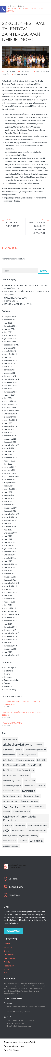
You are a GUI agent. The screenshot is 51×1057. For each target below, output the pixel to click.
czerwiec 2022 (10, 451)
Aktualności (14, 895)
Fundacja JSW (24, 775)
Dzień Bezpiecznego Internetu (35, 750)
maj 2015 (8, 595)
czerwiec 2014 (10, 620)
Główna (7, 944)
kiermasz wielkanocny (11, 791)
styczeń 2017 (10, 545)
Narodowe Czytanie (21, 811)
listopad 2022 (10, 442)
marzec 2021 (9, 498)
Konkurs (28, 791)
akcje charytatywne (17, 744)
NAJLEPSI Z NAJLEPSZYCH (16, 298)
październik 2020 (11, 514)
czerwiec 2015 (10, 592)
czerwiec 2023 (10, 420)
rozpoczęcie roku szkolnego (37, 825)
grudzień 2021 (10, 470)
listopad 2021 (10, 473)
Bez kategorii (10, 667)
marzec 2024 (9, 395)
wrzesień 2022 (10, 448)
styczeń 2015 (10, 608)
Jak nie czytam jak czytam (12, 786)
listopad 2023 (10, 407)
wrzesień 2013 (10, 636)
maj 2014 (8, 624)
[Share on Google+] (9, 248)
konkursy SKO (27, 806)
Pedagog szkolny (11, 680)
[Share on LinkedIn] (16, 248)
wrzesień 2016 (10, 554)
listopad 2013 (10, 630)
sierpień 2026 (10, 316)
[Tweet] (5, 248)
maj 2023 (8, 423)
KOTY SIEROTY (11, 301)
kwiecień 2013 (10, 646)
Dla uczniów (9, 955)
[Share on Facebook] (2, 248)
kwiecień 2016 (10, 564)
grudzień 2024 (10, 373)
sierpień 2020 (10, 520)
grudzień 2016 (10, 548)
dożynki (19, 750)
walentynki (23, 841)
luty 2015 (8, 605)
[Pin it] (13, 248)
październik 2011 (11, 655)
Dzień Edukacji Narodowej (27, 755)
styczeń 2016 (10, 573)
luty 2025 (8, 366)
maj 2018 (8, 536)
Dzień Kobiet (41, 760)
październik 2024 (11, 379)
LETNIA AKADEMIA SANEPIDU (18, 304)
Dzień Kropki (34, 765)
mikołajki (6, 811)
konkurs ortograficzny (31, 796)
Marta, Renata (22, 74)
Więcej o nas (13, 931)
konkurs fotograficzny (12, 796)
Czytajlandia (8, 750)
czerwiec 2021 (10, 489)
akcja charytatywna (10, 739)
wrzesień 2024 (10, 382)
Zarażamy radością (10, 846)
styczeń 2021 (10, 504)
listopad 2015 (10, 580)
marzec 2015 (9, 602)
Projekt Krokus (20, 825)
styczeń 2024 (10, 401)
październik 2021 (11, 476)
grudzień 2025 (10, 338)
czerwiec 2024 (10, 385)
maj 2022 (8, 454)
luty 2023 (8, 432)
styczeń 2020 (10, 526)
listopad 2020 (10, 511)
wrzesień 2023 (10, 413)
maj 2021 (8, 492)
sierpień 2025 (10, 351)
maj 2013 (8, 642)
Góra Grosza (29, 780)
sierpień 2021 (10, 482)
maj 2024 (8, 388)
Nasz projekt (9, 966)
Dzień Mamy (8, 770)
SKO (6, 830)
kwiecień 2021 (10, 495)
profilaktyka (7, 825)
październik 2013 (11, 633)
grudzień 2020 (10, 508)
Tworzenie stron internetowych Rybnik (20, 1042)
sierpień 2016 (10, 558)
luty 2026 (8, 332)
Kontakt (7, 969)
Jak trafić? (13, 879)
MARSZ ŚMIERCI (40, 806)
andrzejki (39, 744)
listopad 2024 (10, 376)
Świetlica (8, 686)
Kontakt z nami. (16, 887)
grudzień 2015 (10, 577)
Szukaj (43, 271)
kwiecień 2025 (10, 360)
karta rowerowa (29, 786)
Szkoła (6, 951)
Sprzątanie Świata (18, 830)
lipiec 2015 (8, 589)
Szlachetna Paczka (9, 841)
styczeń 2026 (10, 335)
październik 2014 (11, 614)
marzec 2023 (9, 429)
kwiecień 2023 (10, 426)
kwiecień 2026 (10, 326)
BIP (5, 973)
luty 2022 (8, 464)
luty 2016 (8, 570)
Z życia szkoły (26, 71)
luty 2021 (8, 501)
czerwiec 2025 (10, 354)
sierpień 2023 (10, 417)
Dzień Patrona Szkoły (25, 770)
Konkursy (8, 677)
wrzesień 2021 (10, 479)
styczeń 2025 (10, 370)
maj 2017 (8, 539)
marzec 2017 (9, 542)
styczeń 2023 (10, 435)
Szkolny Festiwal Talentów (36, 830)
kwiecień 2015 (10, 598)
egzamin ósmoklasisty (9, 775)
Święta (7, 683)
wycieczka (36, 840)
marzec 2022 (9, 461)
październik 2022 (11, 445)
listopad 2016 (10, 551)
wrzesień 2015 (10, 586)
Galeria (7, 674)
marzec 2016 (9, 567)
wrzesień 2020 (10, 517)
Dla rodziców (9, 958)
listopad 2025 (10, 341)
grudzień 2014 (10, 611)
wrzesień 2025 (10, 348)
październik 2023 (11, 410)
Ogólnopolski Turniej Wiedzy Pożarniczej (19, 818)
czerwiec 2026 (10, 319)
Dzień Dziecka (9, 755)
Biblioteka (8, 671)
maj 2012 (8, 652)
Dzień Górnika (8, 760)
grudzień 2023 (10, 404)
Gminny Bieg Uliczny (12, 780)
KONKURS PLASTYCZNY (10, 801)
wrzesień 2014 (10, 617)
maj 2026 (8, 323)
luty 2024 (8, 398)
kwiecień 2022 (10, 457)
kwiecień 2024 (10, 392)
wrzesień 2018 (10, 533)
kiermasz (41, 786)
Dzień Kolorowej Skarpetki (14, 765)
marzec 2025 (9, 363)
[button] (3, 9)
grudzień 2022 (10, 439)
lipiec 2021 (8, 486)
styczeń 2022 (10, 467)
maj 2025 (8, 357)
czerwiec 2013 (10, 639)
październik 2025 (11, 345)
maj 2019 (8, 529)
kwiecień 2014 (10, 627)
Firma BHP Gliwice (11, 1050)
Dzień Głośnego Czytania (25, 760)
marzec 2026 (9, 329)
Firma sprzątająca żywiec (14, 1046)
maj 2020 (8, 523)
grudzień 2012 (10, 649)
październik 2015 (11, 583)
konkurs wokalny (29, 801)
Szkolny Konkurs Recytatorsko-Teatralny (20, 835)
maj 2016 (8, 561)
